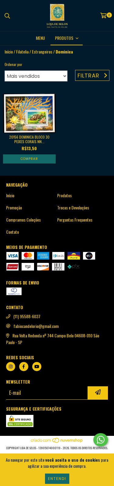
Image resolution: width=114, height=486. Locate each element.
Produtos (64, 195)
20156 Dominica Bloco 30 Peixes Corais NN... (29, 139)
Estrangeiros (42, 52)
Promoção (14, 208)
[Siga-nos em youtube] (36, 366)
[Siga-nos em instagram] (10, 366)
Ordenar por (13, 64)
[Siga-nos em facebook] (23, 366)
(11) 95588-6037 (26, 316)
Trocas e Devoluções (73, 208)
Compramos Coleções (23, 220)
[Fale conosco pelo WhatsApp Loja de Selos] (100, 439)
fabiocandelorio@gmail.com (36, 326)
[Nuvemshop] (57, 441)
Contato (12, 232)
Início (9, 51)
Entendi (57, 478)
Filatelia (22, 52)
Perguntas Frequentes (74, 220)
